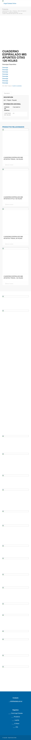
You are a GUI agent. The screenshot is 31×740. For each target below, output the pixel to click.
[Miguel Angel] (15, 671)
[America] (15, 559)
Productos (5, 9)
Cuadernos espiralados (17, 85)
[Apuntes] (15, 616)
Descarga (5, 67)
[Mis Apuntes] (15, 642)
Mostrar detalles (9, 164)
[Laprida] (15, 492)
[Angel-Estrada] (12, 3)
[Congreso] (15, 528)
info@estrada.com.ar (16, 701)
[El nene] (15, 454)
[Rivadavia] (15, 365)
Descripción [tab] (7, 93)
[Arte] (15, 588)
